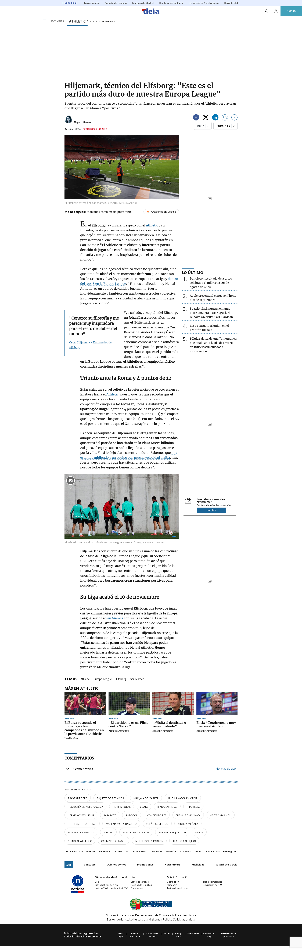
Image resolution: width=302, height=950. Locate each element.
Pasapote (109, 815)
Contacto (90, 864)
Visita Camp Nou (220, 815)
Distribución (173, 881)
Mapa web (172, 884)
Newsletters (172, 864)
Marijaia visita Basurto (121, 824)
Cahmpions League (113, 841)
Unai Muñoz (71, 738)
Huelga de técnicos (136, 832)
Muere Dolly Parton (149, 841)
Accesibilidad (193, 933)
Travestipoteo (77, 798)
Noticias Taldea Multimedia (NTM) (111, 888)
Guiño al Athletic (80, 841)
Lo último (192, 272)
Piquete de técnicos (110, 798)
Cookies (166, 933)
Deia (97, 881)
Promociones (145, 864)
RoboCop (131, 815)
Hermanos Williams (81, 815)
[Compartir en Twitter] (206, 118)
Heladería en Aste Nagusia (85, 806)
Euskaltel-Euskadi (188, 815)
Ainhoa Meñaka (188, 824)
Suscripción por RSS (212, 884)
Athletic (152, 225)
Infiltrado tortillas (82, 824)
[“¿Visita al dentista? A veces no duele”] (173, 703)
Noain (199, 832)
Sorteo (108, 832)
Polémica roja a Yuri (172, 832)
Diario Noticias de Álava (106, 884)
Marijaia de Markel (146, 798)
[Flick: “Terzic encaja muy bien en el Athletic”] (217, 703)
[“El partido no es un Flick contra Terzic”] (129, 703)
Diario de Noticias (140, 881)
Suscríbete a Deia (226, 864)
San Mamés (114, 618)
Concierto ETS (156, 815)
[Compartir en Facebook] (196, 118)
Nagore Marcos (82, 122)
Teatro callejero (184, 841)
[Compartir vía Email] (234, 118)
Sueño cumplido (157, 824)
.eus (68, 865)
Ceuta (144, 806)
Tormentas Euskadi (81, 832)
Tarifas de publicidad (177, 888)
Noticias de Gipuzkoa (141, 884)
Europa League (103, 678)
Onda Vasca (137, 888)
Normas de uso (226, 769)
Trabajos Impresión (212, 881)
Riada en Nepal (167, 806)
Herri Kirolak (122, 806)
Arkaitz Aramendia (119, 731)
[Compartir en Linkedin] (215, 118)
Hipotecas (193, 806)
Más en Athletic (81, 688)
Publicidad (198, 864)
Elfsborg (121, 678)
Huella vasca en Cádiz (182, 798)
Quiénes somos (116, 864)
